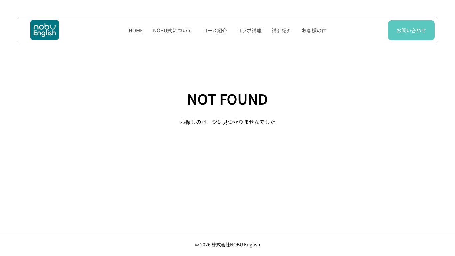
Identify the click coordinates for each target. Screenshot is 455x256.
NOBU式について (172, 30)
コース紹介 (214, 30)
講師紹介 (282, 30)
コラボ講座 (249, 30)
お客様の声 (314, 30)
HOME (136, 30)
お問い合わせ (411, 30)
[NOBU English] (44, 30)
